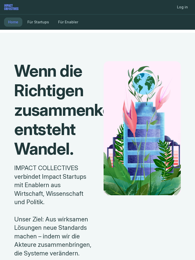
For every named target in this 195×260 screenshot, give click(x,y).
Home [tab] (13, 22)
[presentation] (97, 130)
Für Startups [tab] (38, 22)
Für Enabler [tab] (68, 22)
